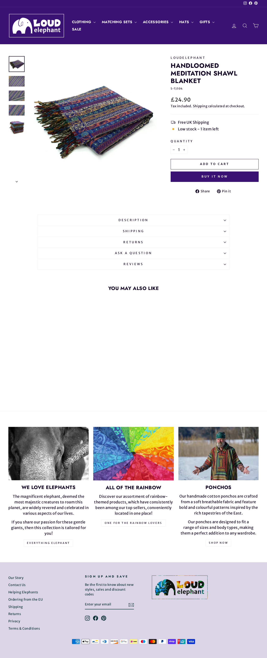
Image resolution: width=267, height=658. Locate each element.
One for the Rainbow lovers (133, 522)
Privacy (14, 621)
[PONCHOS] (218, 453)
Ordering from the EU (25, 599)
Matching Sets (118, 21)
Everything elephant (48, 543)
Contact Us (17, 585)
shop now (218, 542)
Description (133, 220)
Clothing (82, 21)
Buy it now (215, 176)
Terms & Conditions (24, 628)
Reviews (133, 264)
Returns (133, 242)
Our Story (15, 578)
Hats (184, 21)
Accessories (156, 21)
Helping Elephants (23, 592)
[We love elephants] (48, 453)
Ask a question (133, 253)
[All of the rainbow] (133, 453)
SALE (76, 29)
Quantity (182, 141)
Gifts (205, 21)
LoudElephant (188, 58)
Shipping (200, 106)
